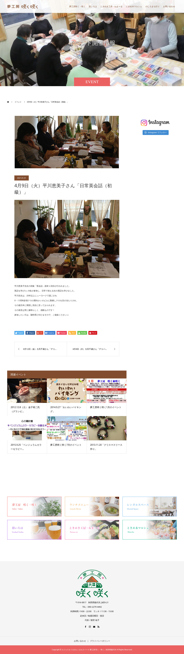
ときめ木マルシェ (134, 6)
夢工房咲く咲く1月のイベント (105, 407)
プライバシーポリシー (100, 640)
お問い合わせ (169, 6)
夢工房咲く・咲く (77, 6)
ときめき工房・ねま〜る (111, 6)
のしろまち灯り (152, 6)
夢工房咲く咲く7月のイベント (66, 444)
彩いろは (93, 6)
